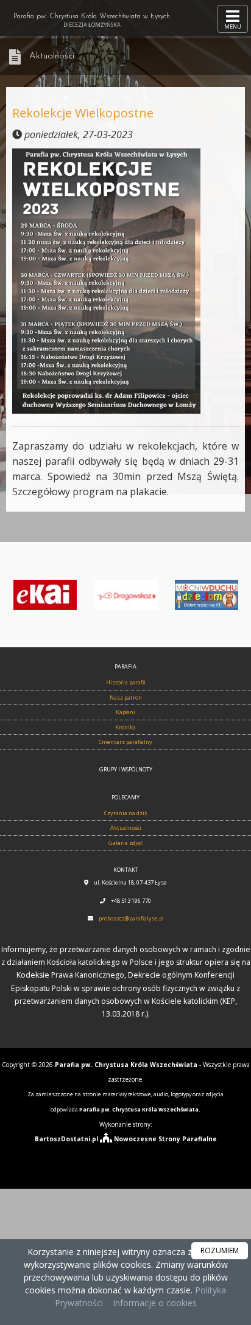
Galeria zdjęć (125, 843)
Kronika (125, 727)
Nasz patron (126, 697)
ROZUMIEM (219, 1250)
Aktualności (51, 56)
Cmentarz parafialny (125, 742)
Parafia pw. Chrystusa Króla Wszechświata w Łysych (91, 21)
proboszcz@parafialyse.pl (131, 918)
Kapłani (125, 712)
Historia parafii (126, 682)
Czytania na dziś (125, 813)
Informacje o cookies (155, 1303)
